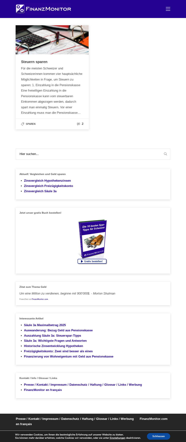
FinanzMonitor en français (43, 390)
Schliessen (158, 436)
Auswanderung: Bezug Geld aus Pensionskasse (58, 330)
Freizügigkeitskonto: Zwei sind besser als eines (58, 351)
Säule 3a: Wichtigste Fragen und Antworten (55, 340)
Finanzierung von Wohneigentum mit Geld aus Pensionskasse (68, 356)
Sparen (30, 124)
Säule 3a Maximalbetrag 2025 (45, 325)
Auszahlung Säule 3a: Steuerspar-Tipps (52, 335)
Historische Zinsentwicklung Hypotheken (53, 346)
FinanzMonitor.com (40, 299)
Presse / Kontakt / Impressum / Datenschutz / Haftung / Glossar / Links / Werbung (83, 384)
